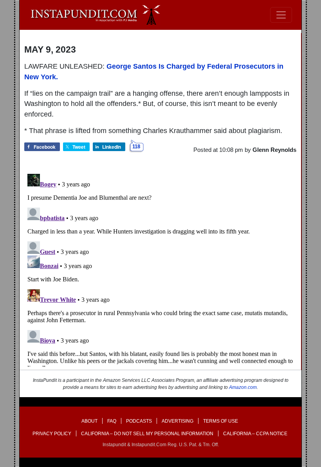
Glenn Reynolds (274, 149)
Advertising (177, 421)
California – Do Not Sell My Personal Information (147, 433)
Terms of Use (220, 421)
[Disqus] (160, 269)
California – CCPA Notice (255, 433)
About (89, 421)
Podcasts (139, 421)
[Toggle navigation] (281, 15)
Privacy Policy (51, 433)
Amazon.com (243, 387)
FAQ (111, 421)
